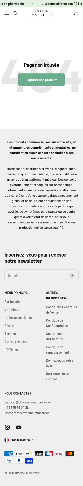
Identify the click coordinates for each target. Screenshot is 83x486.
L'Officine (11, 350)
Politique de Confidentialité (57, 323)
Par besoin (12, 302)
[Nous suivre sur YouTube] (19, 427)
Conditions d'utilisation (54, 336)
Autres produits (15, 342)
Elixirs (9, 326)
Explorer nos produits (41, 80)
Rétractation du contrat (57, 376)
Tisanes (10, 334)
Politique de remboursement (57, 349)
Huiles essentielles (18, 318)
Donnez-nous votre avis (59, 363)
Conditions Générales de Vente (61, 309)
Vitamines (11, 310)
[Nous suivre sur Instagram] (7, 427)
